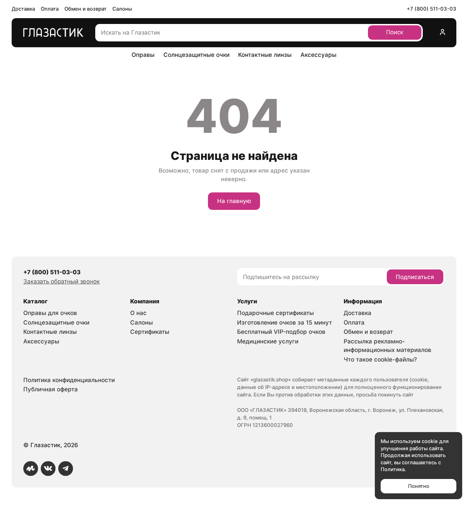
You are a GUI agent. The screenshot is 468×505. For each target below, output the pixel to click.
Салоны (122, 9)
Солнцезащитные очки (196, 54)
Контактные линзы (265, 54)
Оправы (143, 54)
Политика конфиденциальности (69, 380)
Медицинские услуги (267, 341)
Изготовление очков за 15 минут (284, 322)
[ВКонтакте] (48, 468)
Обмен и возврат (85, 9)
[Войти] (442, 32)
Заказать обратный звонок (61, 281)
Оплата (50, 9)
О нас (138, 313)
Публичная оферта (50, 389)
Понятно (418, 486)
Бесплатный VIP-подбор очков (281, 331)
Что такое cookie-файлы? (380, 359)
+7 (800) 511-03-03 (431, 9)
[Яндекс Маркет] (30, 468)
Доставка (23, 9)
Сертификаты (149, 331)
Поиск (394, 32)
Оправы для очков (50, 313)
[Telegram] (65, 468)
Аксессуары (318, 54)
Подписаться (415, 277)
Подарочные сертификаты (275, 313)
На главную (234, 201)
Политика (393, 469)
